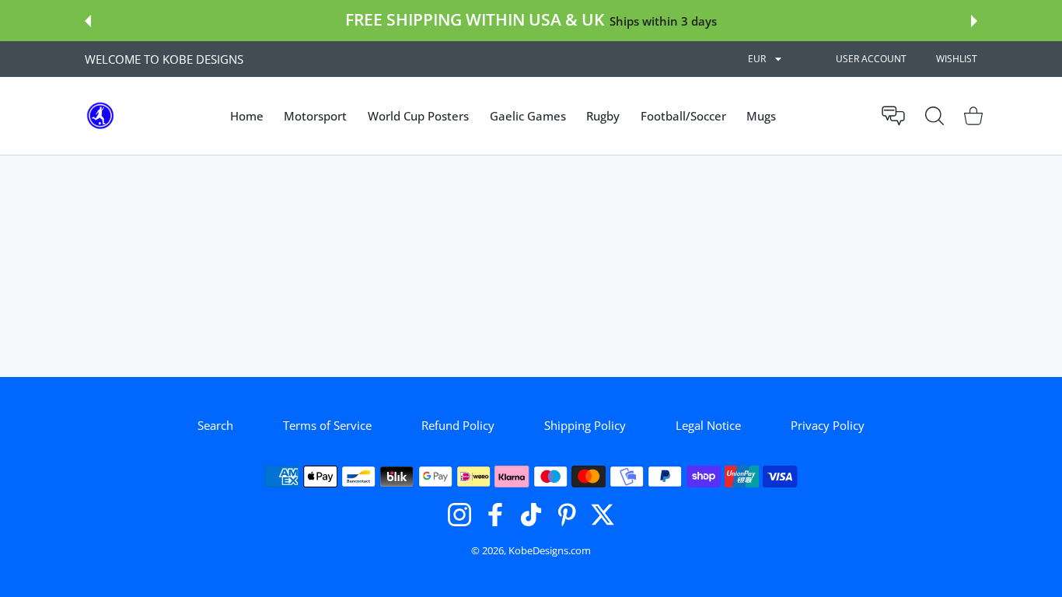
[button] (88, 21)
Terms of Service (327, 425)
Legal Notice (708, 425)
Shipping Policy (585, 425)
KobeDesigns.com (549, 550)
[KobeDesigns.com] (100, 115)
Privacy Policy (828, 425)
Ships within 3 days (663, 21)
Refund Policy (457, 425)
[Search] (934, 115)
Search (215, 425)
